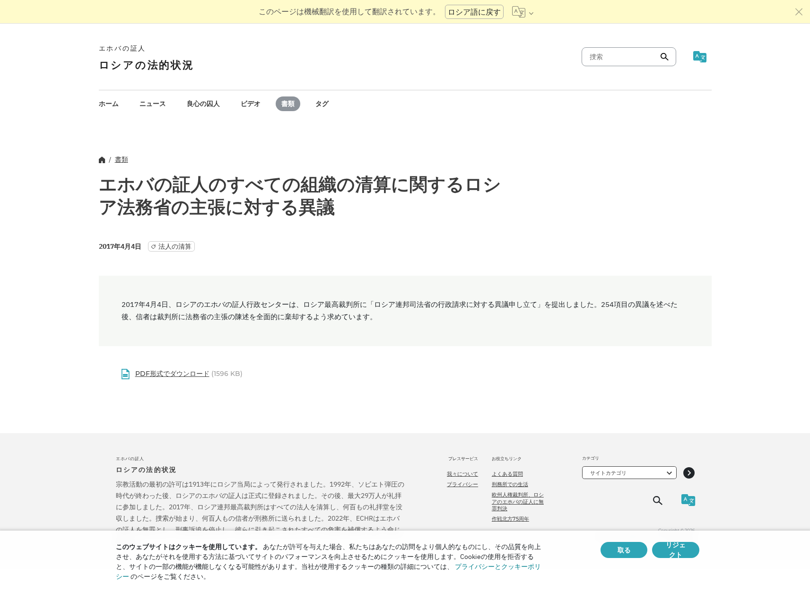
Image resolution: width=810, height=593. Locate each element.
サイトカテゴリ (608, 473)
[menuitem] (108, 103)
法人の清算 (175, 246)
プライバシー (462, 484)
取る (624, 550)
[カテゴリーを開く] (689, 472)
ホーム (109, 103)
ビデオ (251, 103)
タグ (322, 103)
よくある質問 (507, 474)
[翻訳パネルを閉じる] (799, 12)
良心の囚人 (203, 103)
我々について (462, 474)
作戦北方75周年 (510, 518)
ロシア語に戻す (474, 12)
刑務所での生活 (510, 484)
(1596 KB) (189, 373)
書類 (288, 103)
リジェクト (676, 550)
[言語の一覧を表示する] (523, 12)
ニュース (152, 103)
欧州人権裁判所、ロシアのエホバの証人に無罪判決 (518, 501)
